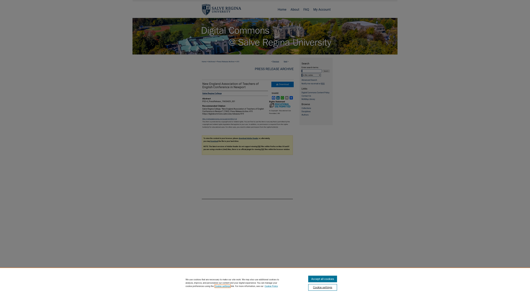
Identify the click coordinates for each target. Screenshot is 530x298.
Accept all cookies (322, 279)
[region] (265, 283)
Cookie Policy (271, 286)
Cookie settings (222, 286)
